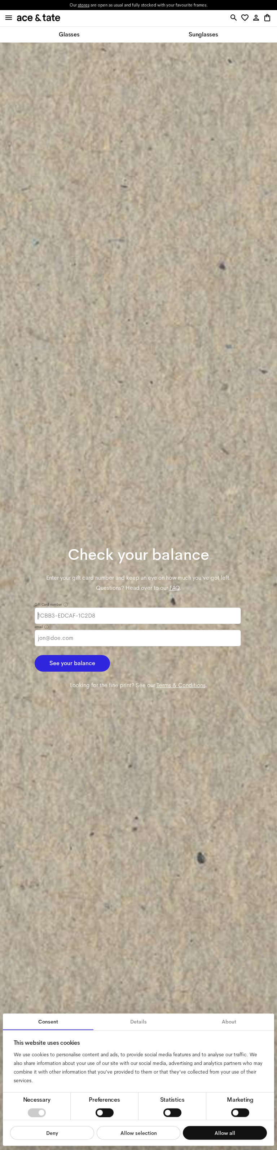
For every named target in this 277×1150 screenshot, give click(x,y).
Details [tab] (138, 1021)
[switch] (105, 1112)
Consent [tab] (48, 1021)
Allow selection (138, 1132)
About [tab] (229, 1021)
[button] (246, 18)
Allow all (225, 1132)
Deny (52, 1132)
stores (83, 5)
